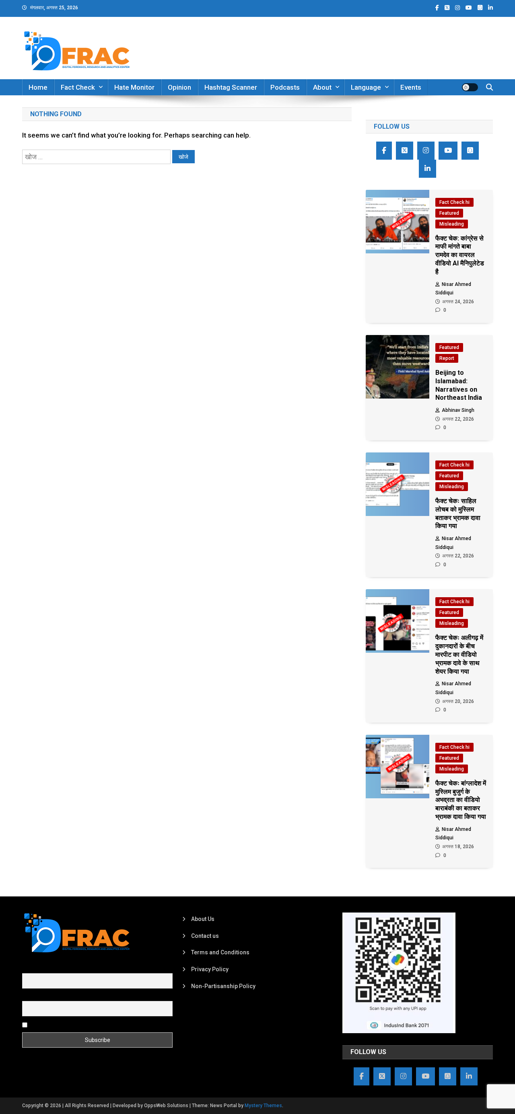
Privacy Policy (210, 969)
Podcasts (285, 87)
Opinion (179, 87)
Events (410, 87)
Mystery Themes (263, 1105)
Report (446, 358)
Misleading (451, 224)
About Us (202, 919)
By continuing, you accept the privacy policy (85, 1024)
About (322, 87)
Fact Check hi (454, 202)
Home (38, 87)
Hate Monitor (134, 87)
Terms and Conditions (220, 952)
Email (29, 996)
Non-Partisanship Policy (223, 986)
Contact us (205, 936)
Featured (449, 213)
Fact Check (78, 87)
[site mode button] (470, 87)
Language (366, 87)
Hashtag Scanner (230, 87)
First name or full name (51, 968)
